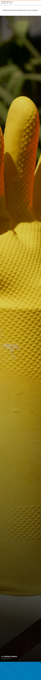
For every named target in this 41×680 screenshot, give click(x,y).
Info (7, 3)
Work (2, 3)
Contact (10, 3)
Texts (5, 3)
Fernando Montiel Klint (7, 1)
